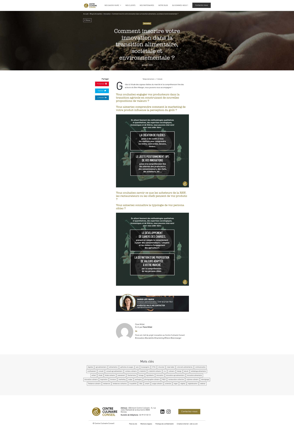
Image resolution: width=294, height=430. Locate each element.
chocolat (161, 367)
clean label (170, 367)
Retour (88, 20)
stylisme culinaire (192, 379)
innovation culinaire (91, 379)
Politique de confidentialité (164, 424)
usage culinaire (157, 383)
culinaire (171, 371)
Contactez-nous (201, 5)
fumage (141, 375)
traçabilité (132, 383)
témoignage (205, 379)
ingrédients (150, 375)
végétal (182, 383)
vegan (176, 383)
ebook (186, 371)
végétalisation (192, 383)
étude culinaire (110, 375)
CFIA (153, 367)
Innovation (107, 14)
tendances (106, 383)
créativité (142, 371)
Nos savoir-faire (112, 5)
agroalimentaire (101, 367)
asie (137, 367)
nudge (130, 379)
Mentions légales (146, 424)
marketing (122, 379)
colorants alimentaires (184, 367)
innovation (159, 375)
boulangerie (145, 367)
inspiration (103, 379)
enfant (94, 375)
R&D (164, 379)
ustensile (168, 383)
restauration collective (176, 379)
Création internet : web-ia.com (187, 424)
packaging (138, 379)
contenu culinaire (131, 371)
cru (165, 371)
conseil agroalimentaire (114, 371)
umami (147, 383)
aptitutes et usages (126, 367)
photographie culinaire (152, 379)
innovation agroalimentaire (175, 375)
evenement (121, 375)
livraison (113, 379)
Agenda (90, 367)
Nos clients (130, 5)
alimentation (113, 367)
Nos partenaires (147, 5)
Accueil (85, 14)
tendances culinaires (120, 383)
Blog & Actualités (96, 14)
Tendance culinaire (94, 383)
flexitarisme (132, 375)
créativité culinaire (154, 371)
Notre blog (163, 5)
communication (200, 367)
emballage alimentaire (198, 371)
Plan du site (133, 424)
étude (100, 375)
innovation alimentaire (194, 375)
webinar (202, 383)
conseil (101, 371)
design (179, 371)
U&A (140, 383)
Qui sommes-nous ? (180, 5)
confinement (91, 371)
